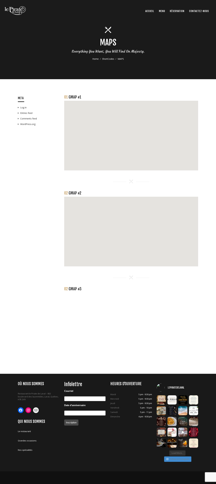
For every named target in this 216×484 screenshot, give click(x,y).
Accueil (149, 11)
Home (95, 58)
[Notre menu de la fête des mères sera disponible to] (193, 443)
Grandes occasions (27, 440)
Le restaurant (24, 431)
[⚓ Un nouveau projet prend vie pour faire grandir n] (172, 399)
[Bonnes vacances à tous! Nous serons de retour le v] (182, 421)
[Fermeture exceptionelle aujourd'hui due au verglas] (193, 399)
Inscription (71, 422)
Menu (162, 11)
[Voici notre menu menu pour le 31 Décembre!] (161, 421)
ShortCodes (108, 58)
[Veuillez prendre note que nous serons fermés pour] (182, 410)
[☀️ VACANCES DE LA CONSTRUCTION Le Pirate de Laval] (161, 399)
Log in (23, 107)
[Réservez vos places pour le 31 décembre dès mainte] (172, 410)
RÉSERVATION (177, 11)
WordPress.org (27, 124)
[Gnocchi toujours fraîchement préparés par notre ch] (172, 421)
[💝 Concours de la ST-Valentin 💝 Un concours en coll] (172, 432)
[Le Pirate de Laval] (15, 10)
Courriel (68, 391)
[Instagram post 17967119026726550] (182, 432)
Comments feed (28, 118)
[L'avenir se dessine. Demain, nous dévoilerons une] (182, 399)
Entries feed (26, 113)
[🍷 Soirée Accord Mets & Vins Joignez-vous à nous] (193, 410)
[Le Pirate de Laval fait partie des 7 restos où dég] (161, 410)
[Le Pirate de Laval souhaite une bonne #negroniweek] (182, 443)
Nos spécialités (25, 450)
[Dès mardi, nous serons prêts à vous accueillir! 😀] (161, 443)
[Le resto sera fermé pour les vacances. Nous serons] (161, 432)
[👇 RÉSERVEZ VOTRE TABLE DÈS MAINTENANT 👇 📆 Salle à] (172, 443)
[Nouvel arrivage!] (193, 421)
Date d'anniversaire (75, 405)
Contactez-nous (199, 11)
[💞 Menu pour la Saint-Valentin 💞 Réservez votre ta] (193, 432)
